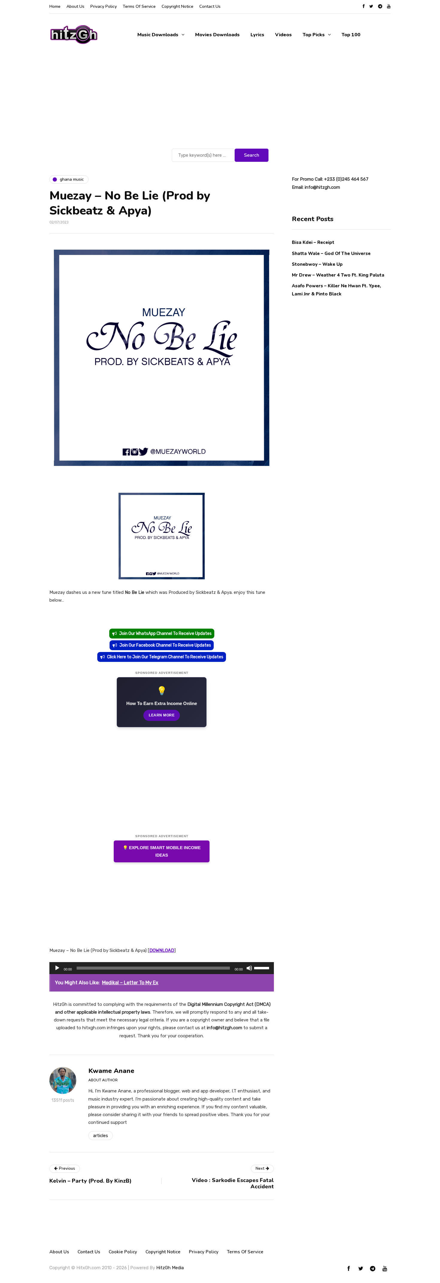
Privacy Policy (103, 6)
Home (54, 6)
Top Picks (314, 34)
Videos (283, 34)
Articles (100, 1135)
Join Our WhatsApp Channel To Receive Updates (165, 633)
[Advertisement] (220, 102)
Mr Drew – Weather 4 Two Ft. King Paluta (338, 275)
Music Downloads (157, 34)
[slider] (262, 967)
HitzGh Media (170, 1267)
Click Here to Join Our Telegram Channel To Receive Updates (165, 656)
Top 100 (351, 34)
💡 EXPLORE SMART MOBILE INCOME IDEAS (162, 851)
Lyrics (257, 34)
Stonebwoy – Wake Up (317, 264)
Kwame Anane (111, 1070)
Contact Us (210, 6)
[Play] (57, 968)
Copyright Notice (177, 6)
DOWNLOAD (161, 950)
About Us (75, 6)
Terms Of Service (139, 6)
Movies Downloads (217, 34)
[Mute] (249, 968)
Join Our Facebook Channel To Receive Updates (165, 645)
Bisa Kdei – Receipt (314, 242)
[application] (161, 968)
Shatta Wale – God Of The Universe (331, 253)
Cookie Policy (123, 1252)
